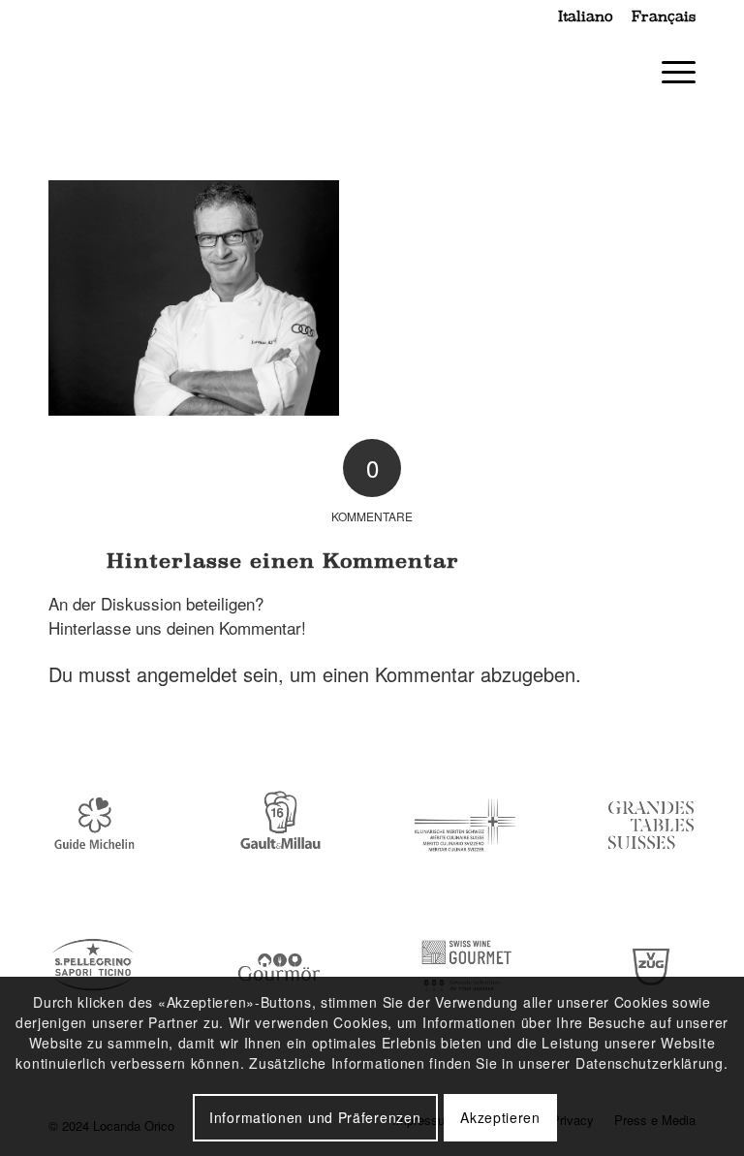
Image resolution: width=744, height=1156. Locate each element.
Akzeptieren (500, 1117)
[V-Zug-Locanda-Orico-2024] (651, 967)
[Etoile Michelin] (93, 825)
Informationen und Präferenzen (314, 1117)
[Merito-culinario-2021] (465, 825)
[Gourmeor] (279, 967)
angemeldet (187, 674)
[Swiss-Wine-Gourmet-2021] (465, 967)
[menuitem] (585, 16)
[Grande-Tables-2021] (651, 825)
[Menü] (669, 71)
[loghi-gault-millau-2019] (279, 825)
